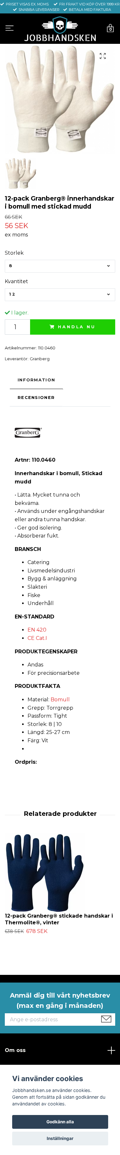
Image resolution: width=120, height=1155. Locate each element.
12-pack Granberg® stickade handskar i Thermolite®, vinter (59, 919)
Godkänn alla (60, 1121)
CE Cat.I (37, 638)
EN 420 (37, 630)
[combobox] (60, 266)
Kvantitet (16, 281)
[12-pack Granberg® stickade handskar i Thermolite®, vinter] (60, 873)
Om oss (15, 1050)
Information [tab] (36, 380)
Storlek (14, 253)
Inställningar (60, 1138)
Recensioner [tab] (36, 397)
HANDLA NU (77, 326)
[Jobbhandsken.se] (60, 28)
